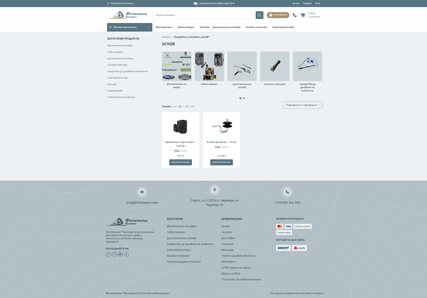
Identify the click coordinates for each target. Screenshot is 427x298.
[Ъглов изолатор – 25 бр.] (221, 126)
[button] (180, 162)
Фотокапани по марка (120, 45)
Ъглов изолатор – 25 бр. (222, 142)
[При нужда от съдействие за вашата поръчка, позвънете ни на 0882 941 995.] (295, 15)
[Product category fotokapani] (176, 71)
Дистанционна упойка (120, 58)
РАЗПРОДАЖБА (280, 15)
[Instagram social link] (114, 254)
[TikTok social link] (126, 254)
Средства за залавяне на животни (127, 71)
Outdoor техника (117, 64)
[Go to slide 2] (244, 98)
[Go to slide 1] (240, 98)
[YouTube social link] (120, 254)
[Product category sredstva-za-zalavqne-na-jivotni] (307, 73)
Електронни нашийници (121, 97)
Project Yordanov (313, 293)
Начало (166, 37)
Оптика (111, 84)
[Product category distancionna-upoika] (242, 71)
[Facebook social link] (108, 254)
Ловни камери (115, 52)
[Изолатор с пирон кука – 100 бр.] (180, 126)
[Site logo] (128, 14)
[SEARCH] (259, 15)
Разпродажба (115, 90)
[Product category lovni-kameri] (209, 69)
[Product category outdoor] (274, 69)
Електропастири (117, 77)
